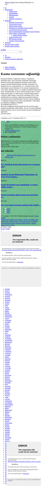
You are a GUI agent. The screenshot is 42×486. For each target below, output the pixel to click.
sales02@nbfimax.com (12, 130)
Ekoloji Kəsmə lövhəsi (23, 223)
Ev (6, 8)
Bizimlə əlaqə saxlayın (12, 46)
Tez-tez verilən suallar (12, 44)
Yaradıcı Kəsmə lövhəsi (16, 41)
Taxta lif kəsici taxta (15, 37)
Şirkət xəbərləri (10, 67)
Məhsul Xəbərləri (10, 69)
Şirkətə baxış (13, 11)
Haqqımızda (9, 9)
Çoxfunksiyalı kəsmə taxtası (18, 30)
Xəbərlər (7, 42)
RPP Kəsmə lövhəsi (15, 39)
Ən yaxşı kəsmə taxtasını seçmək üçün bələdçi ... (21, 205)
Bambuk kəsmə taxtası (16, 22)
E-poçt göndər (5, 229)
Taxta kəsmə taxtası (15, 24)
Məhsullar (8, 20)
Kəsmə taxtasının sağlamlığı (14, 59)
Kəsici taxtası (13, 221)
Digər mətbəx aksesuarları (17, 33)
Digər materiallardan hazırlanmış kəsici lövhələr (24, 31)
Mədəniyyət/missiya (15, 19)
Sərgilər (11, 17)
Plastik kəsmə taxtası (15, 26)
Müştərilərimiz (13, 15)
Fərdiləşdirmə (13, 13)
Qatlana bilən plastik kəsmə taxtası (12, 219)
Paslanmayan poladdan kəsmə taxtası (21, 28)
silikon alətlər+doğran (20, 35)
